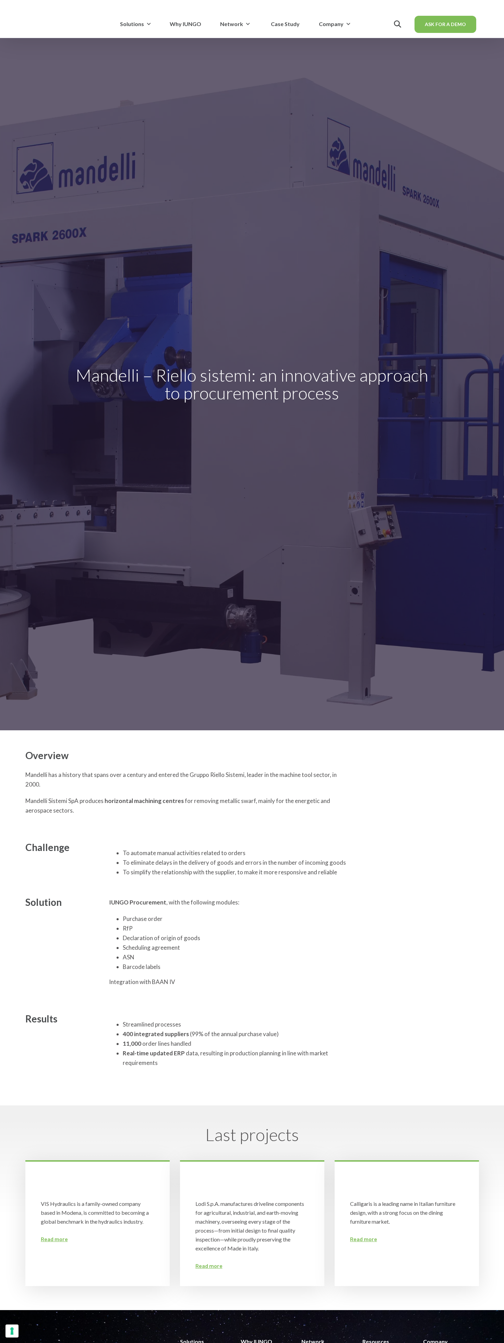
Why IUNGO (185, 24)
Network (231, 24)
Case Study (285, 24)
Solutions (132, 24)
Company (331, 24)
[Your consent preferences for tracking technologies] (12, 1331)
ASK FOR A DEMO (445, 24)
